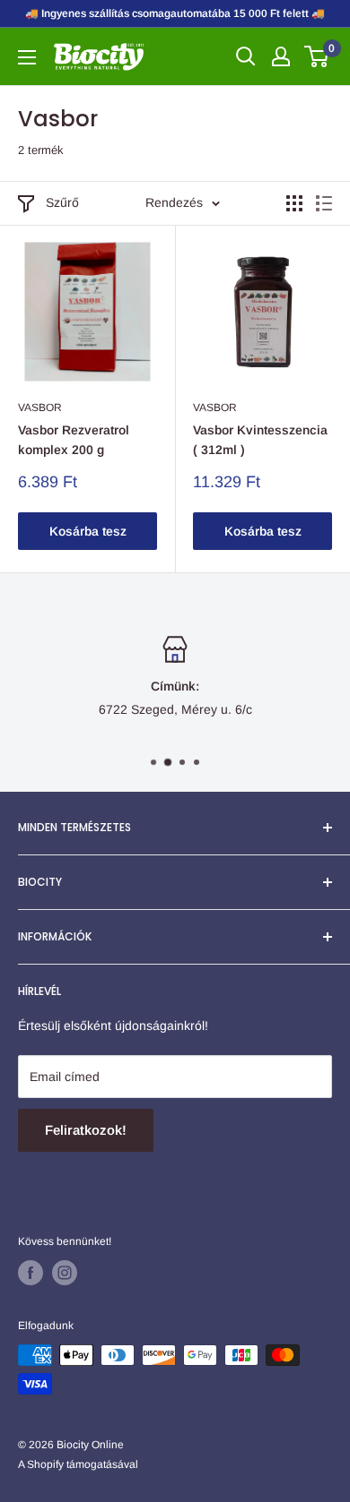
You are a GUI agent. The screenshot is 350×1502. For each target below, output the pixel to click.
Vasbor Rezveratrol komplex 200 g (73, 440)
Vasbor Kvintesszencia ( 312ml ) (260, 440)
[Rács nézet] (294, 203)
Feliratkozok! (86, 1129)
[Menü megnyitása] (27, 57)
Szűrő (62, 202)
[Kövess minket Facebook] (30, 1272)
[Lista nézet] (324, 203)
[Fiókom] (281, 56)
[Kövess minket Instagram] (64, 1272)
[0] (317, 56)
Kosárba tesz (88, 531)
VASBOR (40, 407)
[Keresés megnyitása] (246, 56)
